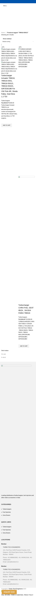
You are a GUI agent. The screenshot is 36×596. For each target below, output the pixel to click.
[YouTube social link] (18, 1)
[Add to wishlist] (3, 121)
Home (3, 32)
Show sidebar (7, 38)
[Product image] (9, 67)
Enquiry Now (9, 592)
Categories (4, 19)
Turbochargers (5, 100)
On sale (3, 354)
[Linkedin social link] (22, 1)
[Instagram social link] (16, 1)
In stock (3, 357)
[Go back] (3, 10)
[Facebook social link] (14, 1)
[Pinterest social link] (20, 1)
